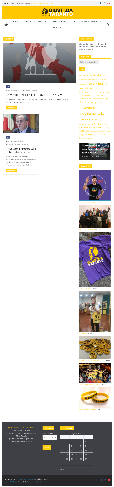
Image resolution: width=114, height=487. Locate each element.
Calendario (84, 92)
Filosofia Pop (91, 103)
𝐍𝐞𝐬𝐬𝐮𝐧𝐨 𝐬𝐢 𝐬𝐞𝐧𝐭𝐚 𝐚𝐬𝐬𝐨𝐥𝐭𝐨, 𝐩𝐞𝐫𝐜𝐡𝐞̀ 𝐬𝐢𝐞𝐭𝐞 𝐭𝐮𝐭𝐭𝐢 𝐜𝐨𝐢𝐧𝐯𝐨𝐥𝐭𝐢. (93, 149)
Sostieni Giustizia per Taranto (85, 22)
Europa (105, 99)
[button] (19, 22)
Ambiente (82, 79)
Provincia (92, 131)
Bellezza (97, 89)
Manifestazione (103, 120)
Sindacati (100, 135)
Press (107, 127)
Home (15, 22)
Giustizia (27, 90)
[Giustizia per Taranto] (6, 24)
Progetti (42, 22)
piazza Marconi (85, 127)
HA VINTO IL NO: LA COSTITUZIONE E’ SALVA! (34, 95)
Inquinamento (90, 113)
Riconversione (91, 134)
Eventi (83, 102)
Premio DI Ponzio (99, 127)
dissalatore (82, 98)
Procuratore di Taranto (21, 144)
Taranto (89, 138)
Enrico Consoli (98, 98)
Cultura (97, 95)
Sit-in (81, 138)
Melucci (105, 124)
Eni (93, 99)
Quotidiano (99, 131)
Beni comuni (103, 89)
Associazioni (86, 88)
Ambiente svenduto (92, 79)
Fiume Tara (100, 103)
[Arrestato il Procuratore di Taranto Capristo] (21, 123)
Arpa (105, 84)
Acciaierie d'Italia (95, 75)
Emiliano (89, 98)
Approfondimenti (59, 22)
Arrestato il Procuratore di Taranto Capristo (21, 150)
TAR (85, 138)
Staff (8, 90)
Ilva (94, 107)
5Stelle (81, 76)
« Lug (62, 469)
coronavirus (88, 95)
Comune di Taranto (96, 92)
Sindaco (106, 134)
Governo (34, 90)
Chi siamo (28, 22)
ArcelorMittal (95, 83)
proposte (84, 130)
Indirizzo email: (48, 434)
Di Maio (102, 96)
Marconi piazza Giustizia (90, 124)
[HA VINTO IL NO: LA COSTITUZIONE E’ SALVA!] (39, 63)
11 (67, 450)
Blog (8, 86)
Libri (96, 119)
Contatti (57, 27)
